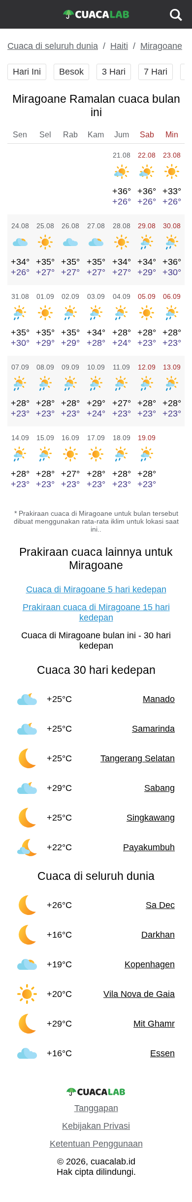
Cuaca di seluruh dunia (52, 46)
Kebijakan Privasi (96, 1126)
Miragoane (161, 46)
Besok (71, 72)
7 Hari (155, 72)
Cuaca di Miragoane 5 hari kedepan (96, 589)
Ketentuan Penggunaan (96, 1144)
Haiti (119, 46)
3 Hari (114, 72)
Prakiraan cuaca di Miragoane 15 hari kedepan (96, 612)
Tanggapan (96, 1108)
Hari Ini (27, 72)
